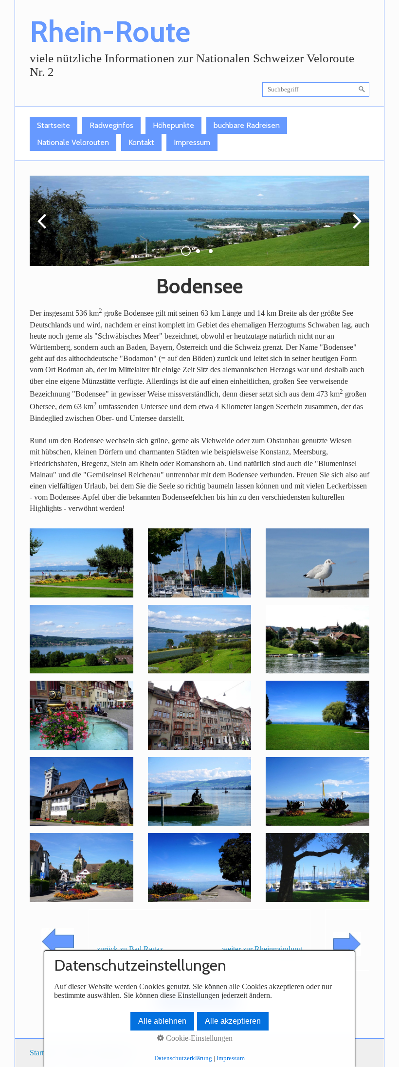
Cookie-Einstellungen (198, 1038)
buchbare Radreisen (247, 125)
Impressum (192, 142)
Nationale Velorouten (73, 142)
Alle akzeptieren (233, 1021)
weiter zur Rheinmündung (262, 949)
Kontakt (141, 142)
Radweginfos (111, 125)
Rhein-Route (110, 31)
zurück (44, 228)
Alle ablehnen (162, 1021)
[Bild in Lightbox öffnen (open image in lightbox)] (81, 562)
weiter (354, 228)
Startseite (53, 125)
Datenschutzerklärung (183, 1058)
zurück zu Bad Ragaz (130, 949)
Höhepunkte (173, 125)
